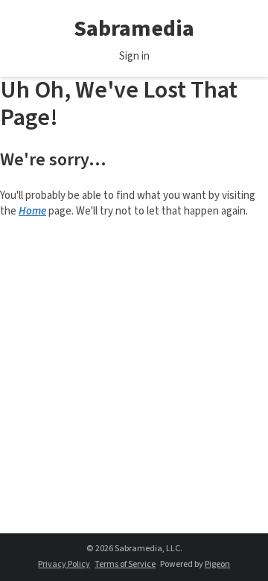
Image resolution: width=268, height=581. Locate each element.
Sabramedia (134, 29)
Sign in (134, 56)
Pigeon (217, 564)
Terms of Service (125, 564)
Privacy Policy (64, 564)
